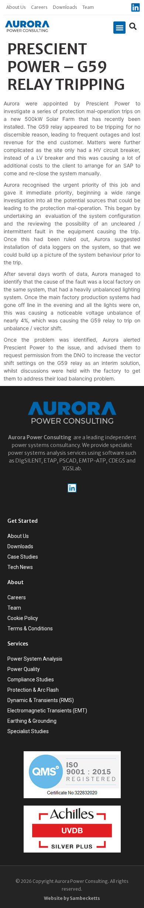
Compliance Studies (30, 679)
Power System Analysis (34, 659)
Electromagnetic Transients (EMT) (47, 711)
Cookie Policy (22, 618)
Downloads (65, 7)
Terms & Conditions (30, 628)
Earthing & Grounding (31, 721)
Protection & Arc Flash (33, 690)
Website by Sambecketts (72, 898)
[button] (119, 27)
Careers (39, 7)
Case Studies (22, 557)
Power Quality (23, 669)
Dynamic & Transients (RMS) (40, 700)
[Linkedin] (135, 7)
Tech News (20, 567)
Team (88, 7)
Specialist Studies (28, 731)
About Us (16, 7)
